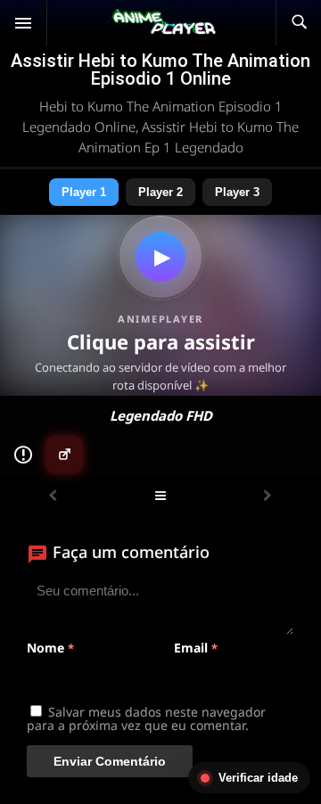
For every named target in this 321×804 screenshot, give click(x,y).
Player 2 (160, 192)
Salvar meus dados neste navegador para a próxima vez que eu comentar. (146, 718)
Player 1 (84, 192)
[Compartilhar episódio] (64, 454)
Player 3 (237, 192)
